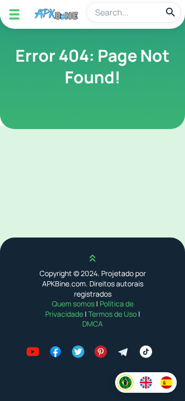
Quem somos (74, 303)
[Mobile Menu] (14, 14)
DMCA (92, 324)
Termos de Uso (112, 314)
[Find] (170, 12)
